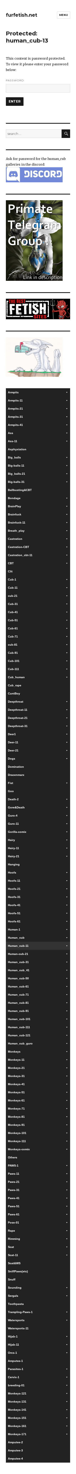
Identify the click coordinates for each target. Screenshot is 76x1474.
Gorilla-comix (17, 831)
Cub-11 (13, 587)
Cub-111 (13, 669)
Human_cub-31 (18, 962)
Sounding (14, 1287)
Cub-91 (13, 652)
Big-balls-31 (16, 481)
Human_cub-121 (19, 1035)
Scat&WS (14, 1263)
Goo (11, 791)
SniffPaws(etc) (18, 1271)
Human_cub (16, 937)
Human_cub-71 (18, 994)
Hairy (11, 840)
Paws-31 (13, 1190)
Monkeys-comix (19, 1149)
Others (12, 1157)
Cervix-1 (13, 1377)
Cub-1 (12, 579)
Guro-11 (13, 823)
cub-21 (12, 595)
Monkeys (14, 1051)
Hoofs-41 (14, 905)
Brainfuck (14, 514)
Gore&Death (16, 807)
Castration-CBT (18, 547)
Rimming (14, 1238)
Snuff (11, 1279)
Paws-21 (13, 1181)
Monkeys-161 (17, 1426)
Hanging (14, 864)
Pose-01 (13, 1222)
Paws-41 (13, 1198)
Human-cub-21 (18, 954)
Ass (10, 433)
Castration (15, 538)
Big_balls (14, 457)
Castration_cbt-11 (20, 555)
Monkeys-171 (17, 1434)
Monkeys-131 (17, 1401)
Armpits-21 (15, 408)
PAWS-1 (13, 1165)
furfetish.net (21, 15)
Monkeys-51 (16, 1092)
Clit (10, 571)
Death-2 (13, 799)
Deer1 (12, 734)
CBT (11, 563)
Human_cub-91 (18, 1011)
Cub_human (16, 677)
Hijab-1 (13, 1336)
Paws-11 (13, 1173)
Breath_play (16, 530)
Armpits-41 (15, 424)
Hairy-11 (13, 848)
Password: (15, 80)
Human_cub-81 (18, 1002)
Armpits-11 (15, 400)
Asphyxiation (17, 449)
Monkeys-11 (16, 1059)
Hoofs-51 (14, 913)
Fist (10, 783)
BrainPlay (14, 506)
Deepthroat (15, 701)
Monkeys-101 (17, 1133)
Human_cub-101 (19, 1019)
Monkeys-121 (17, 1393)
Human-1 (14, 929)
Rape (11, 1230)
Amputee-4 (15, 1458)
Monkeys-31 (16, 1076)
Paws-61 (13, 1214)
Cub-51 (13, 620)
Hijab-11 (13, 1344)
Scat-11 (13, 1255)
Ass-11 (12, 441)
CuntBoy (14, 693)
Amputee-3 (15, 1450)
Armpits (13, 392)
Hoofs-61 (14, 921)
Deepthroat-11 (17, 709)
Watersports (16, 1320)
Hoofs (12, 872)
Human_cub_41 (18, 970)
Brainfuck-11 (16, 522)
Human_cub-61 (18, 986)
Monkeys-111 (17, 1141)
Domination (16, 766)
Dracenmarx (16, 774)
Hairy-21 (13, 856)
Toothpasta (16, 1304)
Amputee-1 (15, 1360)
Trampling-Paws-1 (20, 1312)
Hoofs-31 (14, 897)
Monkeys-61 (16, 1100)
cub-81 (12, 644)
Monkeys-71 (16, 1108)
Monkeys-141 (17, 1409)
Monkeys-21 (16, 1067)
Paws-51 (13, 1206)
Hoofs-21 (14, 888)
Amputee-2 (15, 1442)
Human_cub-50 (18, 978)
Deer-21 (13, 750)
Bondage (14, 498)
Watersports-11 (18, 1328)
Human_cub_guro (20, 1043)
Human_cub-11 (18, 945)
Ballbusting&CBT (20, 490)
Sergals (13, 1295)
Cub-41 (13, 612)
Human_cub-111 (19, 1027)
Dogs (11, 758)
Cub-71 (13, 636)
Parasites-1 (15, 1369)
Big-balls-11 (16, 465)
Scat (11, 1247)
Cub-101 (13, 661)
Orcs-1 (12, 1352)
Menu (63, 14)
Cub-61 (13, 628)
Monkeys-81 (16, 1116)
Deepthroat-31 (18, 726)
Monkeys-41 (16, 1084)
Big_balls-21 (16, 473)
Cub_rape (14, 685)
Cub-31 (13, 604)
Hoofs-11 (14, 880)
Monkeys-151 (17, 1417)
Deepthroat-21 (18, 718)
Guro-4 (12, 815)
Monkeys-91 (16, 1124)
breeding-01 (16, 1385)
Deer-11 (13, 742)
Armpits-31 (15, 416)
